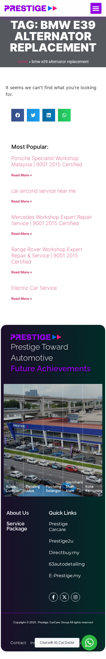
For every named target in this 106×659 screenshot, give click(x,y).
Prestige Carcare (58, 526)
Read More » (21, 175)
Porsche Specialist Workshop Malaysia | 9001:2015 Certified (46, 161)
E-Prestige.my (65, 575)
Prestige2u (61, 541)
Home (23, 61)
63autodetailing (67, 564)
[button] (95, 8)
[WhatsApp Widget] (89, 643)
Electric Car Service (34, 288)
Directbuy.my (64, 552)
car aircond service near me (43, 191)
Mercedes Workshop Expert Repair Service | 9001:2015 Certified (51, 220)
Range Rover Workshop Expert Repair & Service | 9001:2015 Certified (46, 255)
